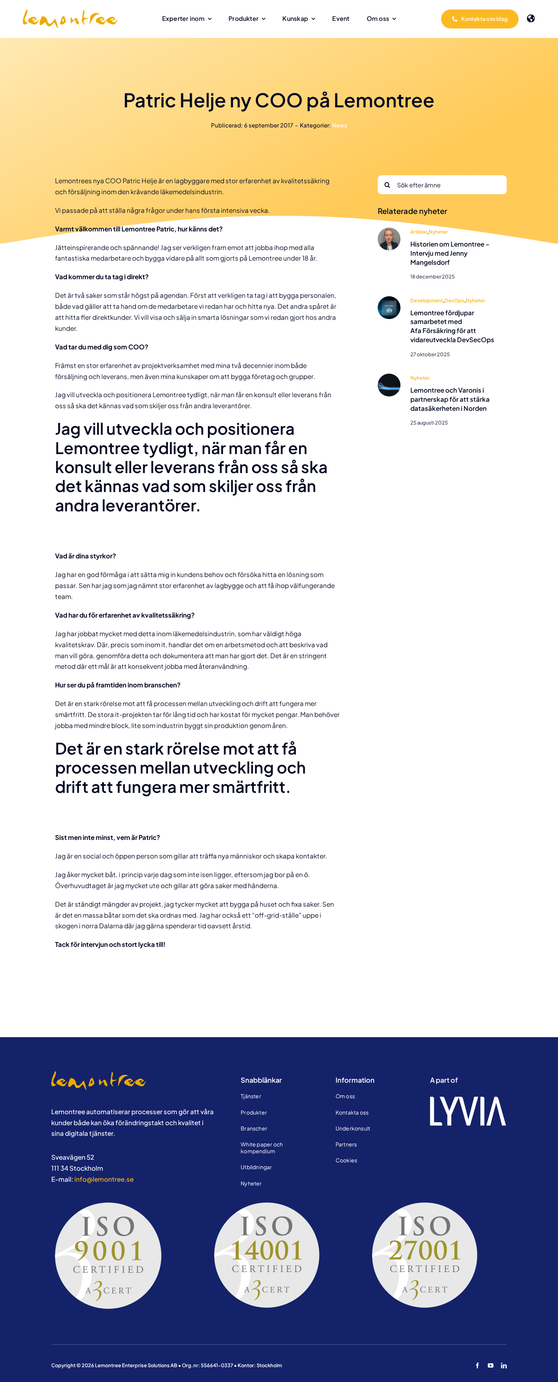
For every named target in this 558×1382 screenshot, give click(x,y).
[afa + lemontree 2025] (389, 299)
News (339, 125)
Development (426, 300)
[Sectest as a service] (389, 377)
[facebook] (477, 1365)
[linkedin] (504, 1365)
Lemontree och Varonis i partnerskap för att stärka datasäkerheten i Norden (450, 399)
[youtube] (490, 1365)
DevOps (454, 300)
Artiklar (418, 232)
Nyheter (438, 232)
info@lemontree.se (104, 1179)
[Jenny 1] (389, 230)
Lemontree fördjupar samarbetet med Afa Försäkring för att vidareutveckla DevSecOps (452, 326)
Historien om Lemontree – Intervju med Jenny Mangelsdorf (450, 253)
